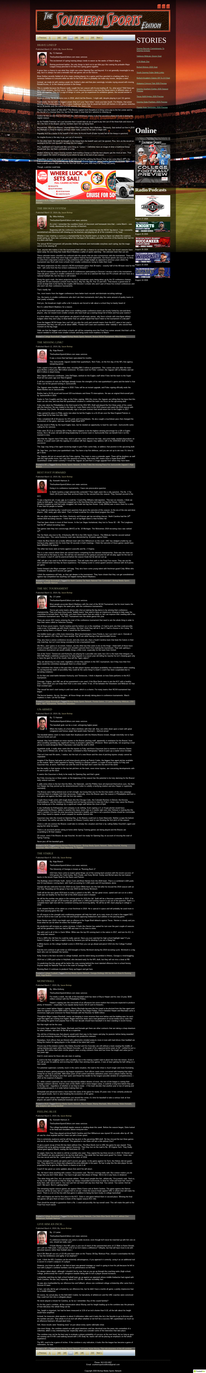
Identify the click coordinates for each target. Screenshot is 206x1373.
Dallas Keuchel (114, 846)
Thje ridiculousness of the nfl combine (116, 1349)
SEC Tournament (49, 704)
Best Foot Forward (51, 472)
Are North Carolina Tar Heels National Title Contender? (89, 581)
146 (82, 38)
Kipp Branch (46, 975)
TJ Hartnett (78, 848)
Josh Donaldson (110, 201)
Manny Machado (99, 1104)
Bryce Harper (86, 1104)
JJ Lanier (109, 702)
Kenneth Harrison (51, 583)
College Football (50, 973)
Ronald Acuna (124, 201)
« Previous (42, 38)
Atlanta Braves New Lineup (67, 201)
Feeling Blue (46, 1111)
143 (64, 38)
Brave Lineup (46, 45)
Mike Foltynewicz (52, 848)
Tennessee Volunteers (66, 704)
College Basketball (51, 337)
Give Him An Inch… (51, 1224)
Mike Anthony (120, 337)
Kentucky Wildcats (121, 702)
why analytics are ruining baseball (49, 1106)
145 (76, 38)
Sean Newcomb (66, 848)
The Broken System (51, 208)
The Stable (45, 853)
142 (59, 38)
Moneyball (45, 981)
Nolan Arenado (125, 1104)
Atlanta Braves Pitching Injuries (69, 846)
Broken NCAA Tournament (103, 337)
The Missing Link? (50, 342)
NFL (46, 465)
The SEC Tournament (52, 588)
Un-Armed (44, 709)
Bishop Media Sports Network (91, 201)
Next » (99, 38)
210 (92, 38)
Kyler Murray (94, 1349)
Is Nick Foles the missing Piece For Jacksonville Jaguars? (105, 465)
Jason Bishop (66, 49)
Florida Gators (98, 702)
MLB (46, 201)
